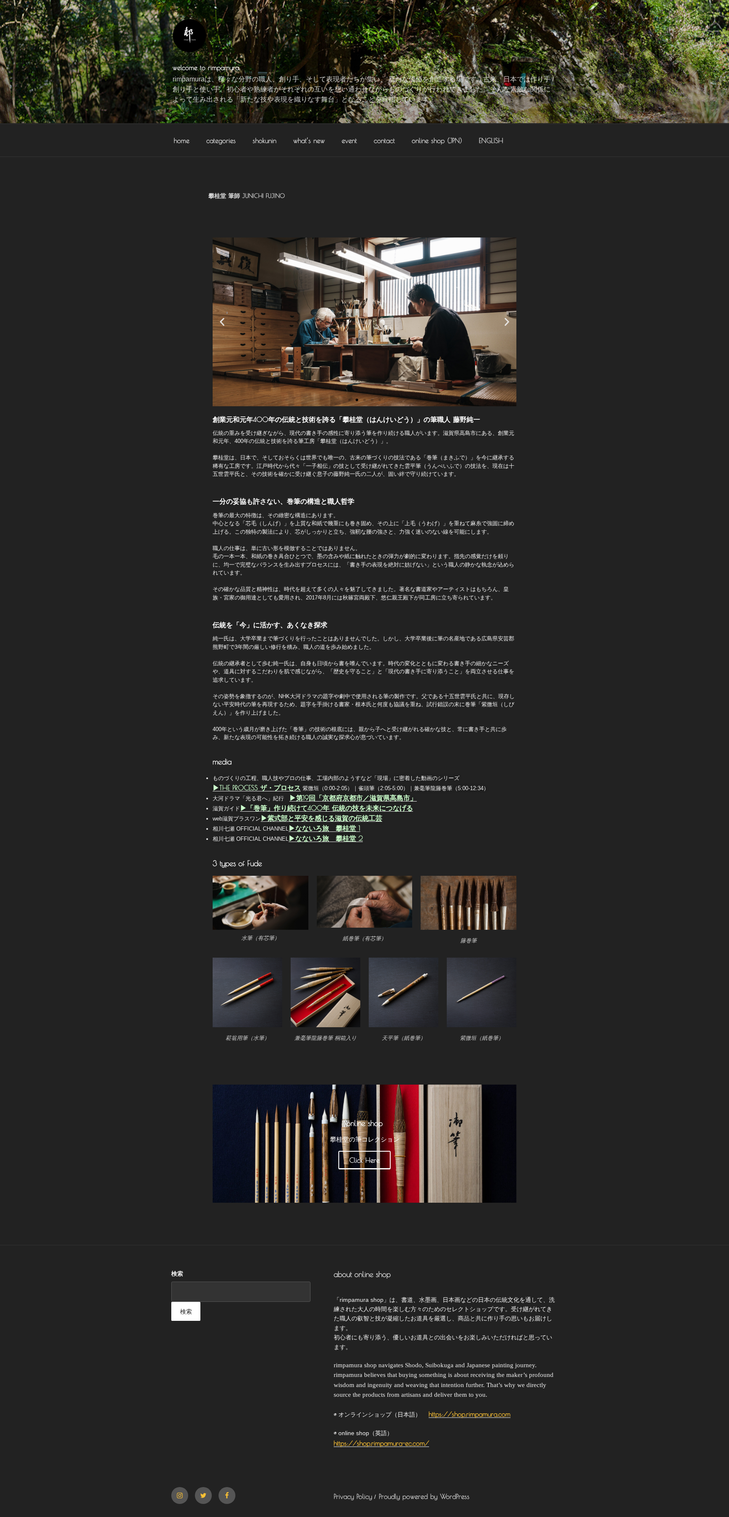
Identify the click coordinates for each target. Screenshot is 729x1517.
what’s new (309, 140)
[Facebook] (227, 1495)
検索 (177, 1273)
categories (221, 140)
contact (384, 140)
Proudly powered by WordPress (424, 1496)
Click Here (364, 1160)
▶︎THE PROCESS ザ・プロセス (257, 787)
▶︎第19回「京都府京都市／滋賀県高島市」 (353, 798)
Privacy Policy (353, 1496)
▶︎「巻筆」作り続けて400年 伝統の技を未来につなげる (326, 808)
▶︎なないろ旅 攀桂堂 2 (326, 838)
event (349, 140)
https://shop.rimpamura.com (469, 1414)
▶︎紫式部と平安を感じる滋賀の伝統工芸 (321, 818)
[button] (222, 321)
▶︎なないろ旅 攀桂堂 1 (324, 828)
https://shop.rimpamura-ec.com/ (381, 1443)
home (181, 140)
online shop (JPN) (437, 140)
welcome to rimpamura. (206, 67)
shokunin (264, 140)
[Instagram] (179, 1495)
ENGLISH (491, 140)
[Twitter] (203, 1495)
